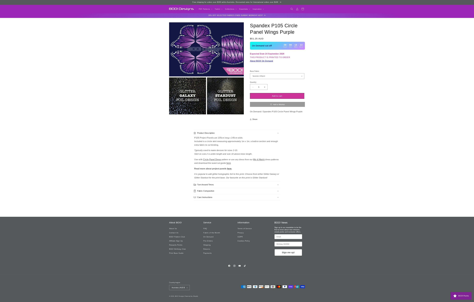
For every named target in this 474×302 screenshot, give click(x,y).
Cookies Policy (243, 241)
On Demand (208, 237)
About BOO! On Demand (261, 61)
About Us (173, 229)
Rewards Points (175, 245)
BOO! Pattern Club (177, 237)
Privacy (240, 233)
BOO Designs (179, 296)
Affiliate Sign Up (176, 241)
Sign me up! (288, 252)
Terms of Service (244, 229)
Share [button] (254, 119)
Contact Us (173, 233)
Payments (207, 253)
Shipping (207, 245)
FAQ (205, 229)
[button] (205, 9)
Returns (206, 249)
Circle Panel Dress (212, 159)
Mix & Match (259, 159)
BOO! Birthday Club (177, 249)
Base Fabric (254, 71)
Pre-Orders (208, 241)
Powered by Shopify (191, 296)
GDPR (240, 237)
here (229, 163)
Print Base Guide (176, 253)
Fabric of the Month (211, 233)
